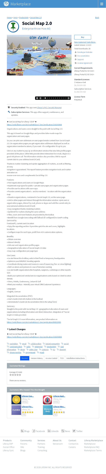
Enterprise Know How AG (36, 28)
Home (9, 17)
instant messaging (53, 343)
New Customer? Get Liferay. (85, 42)
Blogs (22, 450)
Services (41, 440)
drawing (62, 349)
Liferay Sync (8, 450)
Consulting (42, 450)
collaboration (36, 343)
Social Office (8, 447)
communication (16, 346)
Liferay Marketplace (93, 440)
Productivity (23, 17)
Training (41, 447)
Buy (82, 37)
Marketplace (90, 443)
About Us (57, 440)
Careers (72, 447)
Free (24, 415)
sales (28, 346)
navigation (14, 343)
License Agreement (84, 63)
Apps (15, 17)
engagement (30, 352)
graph (42, 352)
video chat (33, 349)
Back (97, 17)
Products (7, 440)
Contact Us (73, 443)
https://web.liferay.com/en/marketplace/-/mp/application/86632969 (34, 322)
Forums (23, 443)
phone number (15, 352)
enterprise (39, 346)
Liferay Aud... (59, 396)
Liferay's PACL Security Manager (49, 107)
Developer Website (84, 52)
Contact (72, 440)
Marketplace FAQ (91, 447)
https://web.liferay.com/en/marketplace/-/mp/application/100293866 (34, 124)
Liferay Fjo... (27, 406)
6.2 (54, 349)
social (66, 343)
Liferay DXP (8, 443)
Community (26, 440)
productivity (51, 346)
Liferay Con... (28, 396)
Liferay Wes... (59, 406)
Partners (41, 443)
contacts (45, 349)
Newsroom (58, 443)
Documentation (83, 56)
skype (22, 349)
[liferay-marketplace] (17, 4)
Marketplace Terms (93, 450)
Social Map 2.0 (36, 17)
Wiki (22, 447)
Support (80, 59)
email (24, 343)
